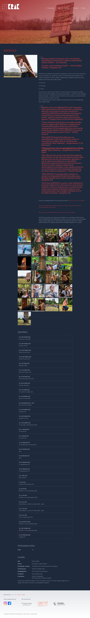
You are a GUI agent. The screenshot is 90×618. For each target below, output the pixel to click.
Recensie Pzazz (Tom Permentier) (76, 200)
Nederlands (13, 594)
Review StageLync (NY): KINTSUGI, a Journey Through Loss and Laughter (57, 212)
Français (19, 594)
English (23, 594)
